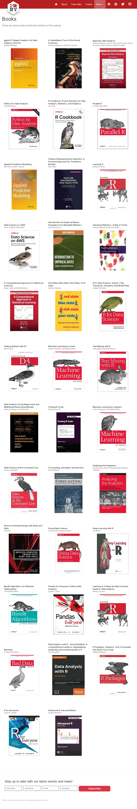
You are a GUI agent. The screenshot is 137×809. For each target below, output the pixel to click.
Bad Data (8, 650)
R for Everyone (11, 710)
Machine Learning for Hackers (107, 407)
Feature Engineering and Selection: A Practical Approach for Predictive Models (66, 162)
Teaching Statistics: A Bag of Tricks (110, 225)
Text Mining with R (102, 346)
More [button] (99, 4)
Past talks (76, 4)
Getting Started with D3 (15, 346)
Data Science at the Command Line (21, 468)
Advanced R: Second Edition (62, 710)
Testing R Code (55, 407)
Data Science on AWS (14, 225)
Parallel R (97, 103)
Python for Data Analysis (16, 103)
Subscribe (95, 788)
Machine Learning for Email (61, 346)
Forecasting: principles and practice (66, 468)
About (64, 4)
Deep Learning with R (103, 528)
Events (88, 4)
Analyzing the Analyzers (104, 465)
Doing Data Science (57, 528)
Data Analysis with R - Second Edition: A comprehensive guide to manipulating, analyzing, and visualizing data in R (67, 647)
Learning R (98, 164)
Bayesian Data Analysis (104, 41)
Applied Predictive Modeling (18, 164)
